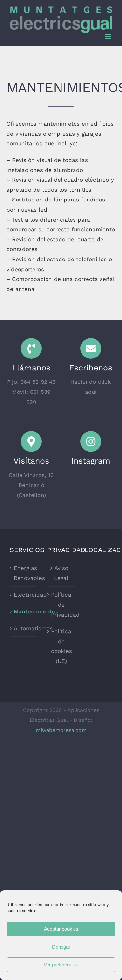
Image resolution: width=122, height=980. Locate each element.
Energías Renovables (24, 573)
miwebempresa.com (61, 730)
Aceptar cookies (61, 929)
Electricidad (24, 594)
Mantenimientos (24, 611)
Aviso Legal (61, 573)
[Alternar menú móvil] (108, 36)
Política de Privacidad (61, 604)
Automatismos (24, 628)
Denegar (61, 947)
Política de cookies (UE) (61, 646)
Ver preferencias (61, 964)
